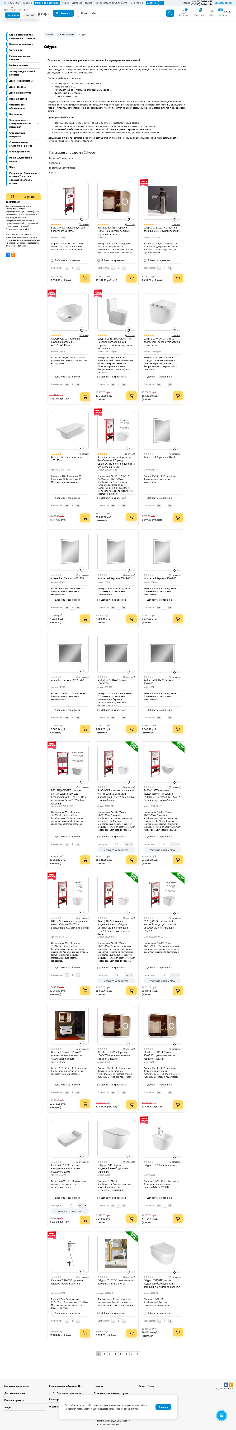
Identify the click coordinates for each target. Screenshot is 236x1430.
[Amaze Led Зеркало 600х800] (70, 551)
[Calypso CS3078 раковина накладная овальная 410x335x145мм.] (70, 312)
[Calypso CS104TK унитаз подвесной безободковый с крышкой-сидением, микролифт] (162, 1253)
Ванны (52, 172)
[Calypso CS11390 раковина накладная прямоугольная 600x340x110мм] (70, 1138)
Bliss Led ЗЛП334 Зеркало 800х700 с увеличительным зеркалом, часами (159, 1055)
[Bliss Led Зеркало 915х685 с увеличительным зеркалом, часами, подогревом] (70, 1025)
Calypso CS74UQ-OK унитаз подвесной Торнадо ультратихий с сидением (162, 342)
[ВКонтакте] (8, 255)
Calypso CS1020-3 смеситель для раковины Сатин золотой (116, 1282)
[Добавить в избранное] (82, 219)
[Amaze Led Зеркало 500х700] (162, 430)
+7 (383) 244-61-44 (201, 4)
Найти (170, 13)
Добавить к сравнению (67, 260)
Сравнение (199, 13)
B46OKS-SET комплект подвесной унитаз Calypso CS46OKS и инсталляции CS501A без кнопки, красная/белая (162, 795)
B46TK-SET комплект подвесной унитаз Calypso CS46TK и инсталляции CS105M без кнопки (70, 924)
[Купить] (85, 278)
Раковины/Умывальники (61, 158)
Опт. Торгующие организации (67, 1393)
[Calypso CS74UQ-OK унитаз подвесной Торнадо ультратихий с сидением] (162, 312)
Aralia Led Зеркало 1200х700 (67, 680)
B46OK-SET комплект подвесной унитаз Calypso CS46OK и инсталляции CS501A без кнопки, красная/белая (116, 795)
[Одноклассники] (13, 255)
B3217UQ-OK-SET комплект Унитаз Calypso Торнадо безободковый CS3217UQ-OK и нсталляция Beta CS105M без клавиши (68, 797)
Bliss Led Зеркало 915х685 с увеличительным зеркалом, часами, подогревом (67, 1055)
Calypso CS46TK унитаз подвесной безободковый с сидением (113, 1168)
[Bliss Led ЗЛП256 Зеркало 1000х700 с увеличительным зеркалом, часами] (116, 1025)
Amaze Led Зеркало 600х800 (67, 578)
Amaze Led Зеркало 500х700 (160, 457)
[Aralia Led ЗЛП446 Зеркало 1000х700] (116, 653)
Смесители (54, 162)
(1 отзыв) (84, 224)
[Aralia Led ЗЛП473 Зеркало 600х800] (162, 653)
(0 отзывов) (175, 453)
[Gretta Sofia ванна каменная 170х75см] (70, 430)
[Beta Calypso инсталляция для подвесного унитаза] (70, 201)
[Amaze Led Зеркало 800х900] (162, 551)
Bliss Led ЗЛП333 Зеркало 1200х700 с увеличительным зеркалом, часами (113, 231)
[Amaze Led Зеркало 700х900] (116, 551)
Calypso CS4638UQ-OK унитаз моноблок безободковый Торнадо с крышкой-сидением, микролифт (114, 343)
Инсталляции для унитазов (62, 167)
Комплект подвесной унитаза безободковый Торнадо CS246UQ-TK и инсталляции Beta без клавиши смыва (116, 462)
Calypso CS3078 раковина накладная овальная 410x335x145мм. (65, 342)
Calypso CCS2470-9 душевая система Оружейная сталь (67, 1282)
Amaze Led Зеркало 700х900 (113, 578)
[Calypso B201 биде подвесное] (162, 1138)
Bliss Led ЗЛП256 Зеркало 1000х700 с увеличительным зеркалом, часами (113, 1055)
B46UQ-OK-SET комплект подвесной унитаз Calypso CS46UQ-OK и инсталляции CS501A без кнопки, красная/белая (113, 927)
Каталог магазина (66, 34)
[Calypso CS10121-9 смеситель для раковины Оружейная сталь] (162, 201)
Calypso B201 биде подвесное (160, 1165)
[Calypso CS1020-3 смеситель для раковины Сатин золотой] (116, 1253)
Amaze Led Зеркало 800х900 (160, 578)
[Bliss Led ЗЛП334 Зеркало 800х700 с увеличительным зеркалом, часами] (162, 1025)
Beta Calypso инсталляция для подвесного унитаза (68, 229)
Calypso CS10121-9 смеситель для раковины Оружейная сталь (161, 229)
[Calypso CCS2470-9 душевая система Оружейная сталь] (70, 1253)
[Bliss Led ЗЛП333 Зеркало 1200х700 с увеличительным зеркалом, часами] (116, 201)
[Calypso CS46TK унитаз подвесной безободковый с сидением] (116, 1138)
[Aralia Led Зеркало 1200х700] (70, 653)
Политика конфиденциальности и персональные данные (113, 1422)
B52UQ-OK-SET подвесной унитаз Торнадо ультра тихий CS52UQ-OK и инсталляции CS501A (160, 926)
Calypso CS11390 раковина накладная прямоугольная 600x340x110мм (66, 1168)
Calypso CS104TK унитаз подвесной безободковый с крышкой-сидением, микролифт (162, 1283)
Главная (49, 34)
